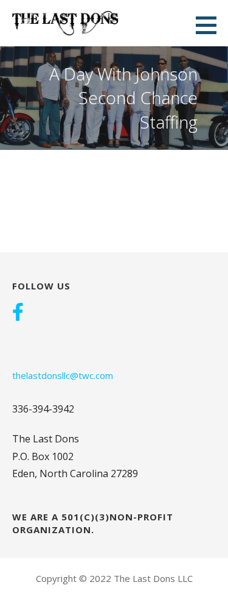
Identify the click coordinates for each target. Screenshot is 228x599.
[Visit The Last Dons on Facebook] (18, 313)
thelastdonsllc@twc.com (62, 375)
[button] (210, 25)
